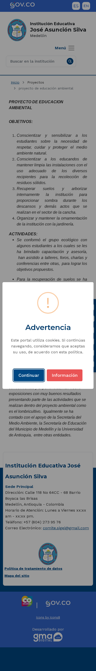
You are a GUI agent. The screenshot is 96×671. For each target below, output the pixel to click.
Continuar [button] (28, 375)
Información (65, 375)
